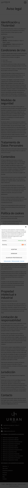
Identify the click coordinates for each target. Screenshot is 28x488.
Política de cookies (7, 261)
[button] (26, 227)
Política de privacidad (15, 261)
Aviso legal (22, 261)
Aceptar (14, 249)
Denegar (14, 253)
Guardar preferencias (14, 257)
